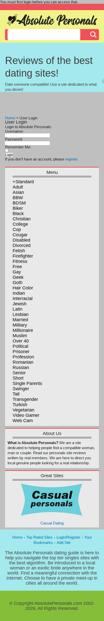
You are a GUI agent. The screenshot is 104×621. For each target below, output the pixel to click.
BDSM (19, 202)
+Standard (23, 181)
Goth (17, 282)
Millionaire (23, 330)
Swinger (21, 388)
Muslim (20, 335)
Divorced (22, 245)
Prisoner (21, 351)
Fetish (19, 250)
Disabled (21, 240)
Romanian (23, 362)
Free (17, 266)
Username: (14, 131)
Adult (18, 187)
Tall (16, 394)
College (20, 224)
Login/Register (68, 537)
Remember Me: (18, 147)
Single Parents (27, 383)
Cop (17, 229)
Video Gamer (26, 415)
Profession (23, 356)
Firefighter (23, 256)
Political (20, 346)
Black (18, 213)
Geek (18, 277)
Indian (19, 293)
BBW (18, 197)
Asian (18, 192)
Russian (21, 367)
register (71, 159)
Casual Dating (52, 523)
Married (20, 319)
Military (20, 325)
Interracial (23, 298)
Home (10, 118)
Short (18, 378)
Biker (18, 208)
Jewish (20, 303)
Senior (19, 372)
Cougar (20, 234)
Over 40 (21, 340)
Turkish (20, 404)
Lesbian (21, 314)
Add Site (64, 542)
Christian (22, 218)
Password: (14, 139)
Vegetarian (23, 409)
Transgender (25, 399)
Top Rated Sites (40, 537)
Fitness (20, 261)
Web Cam (23, 420)
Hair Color (23, 287)
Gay (17, 271)
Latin (17, 309)
